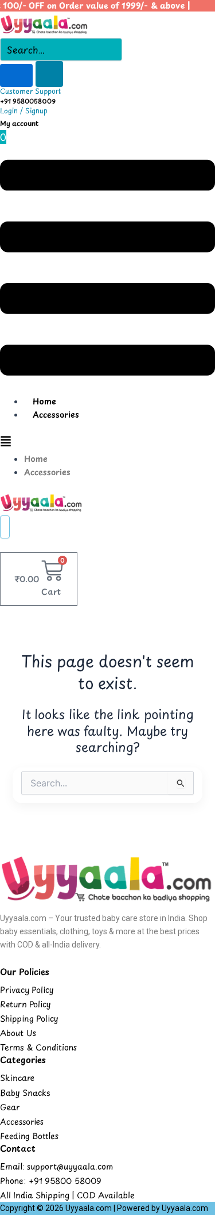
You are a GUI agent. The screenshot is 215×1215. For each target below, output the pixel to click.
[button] (107, 269)
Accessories (56, 414)
